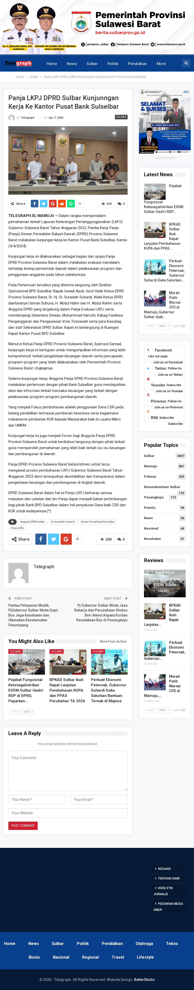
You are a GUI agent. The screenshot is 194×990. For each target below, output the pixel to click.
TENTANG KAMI (169, 878)
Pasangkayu (154, 497)
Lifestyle (145, 957)
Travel (118, 957)
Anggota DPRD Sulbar (32, 521)
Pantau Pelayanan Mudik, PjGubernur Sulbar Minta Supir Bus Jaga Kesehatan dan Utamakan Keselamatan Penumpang (33, 615)
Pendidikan (137, 63)
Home (52, 63)
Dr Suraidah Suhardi (63, 521)
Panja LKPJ (17, 528)
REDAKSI (164, 869)
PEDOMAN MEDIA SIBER (168, 907)
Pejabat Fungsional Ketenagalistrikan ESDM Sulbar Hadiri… (165, 578)
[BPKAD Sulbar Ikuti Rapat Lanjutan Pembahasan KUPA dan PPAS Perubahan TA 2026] (68, 662)
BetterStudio (144, 980)
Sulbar (92, 63)
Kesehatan (152, 539)
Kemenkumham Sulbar (162, 487)
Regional (90, 957)
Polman (150, 476)
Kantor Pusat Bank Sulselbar (98, 521)
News (72, 63)
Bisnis (34, 957)
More (161, 63)
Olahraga (144, 943)
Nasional (151, 528)
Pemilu (149, 508)
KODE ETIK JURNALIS (163, 891)
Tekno (172, 943)
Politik (113, 63)
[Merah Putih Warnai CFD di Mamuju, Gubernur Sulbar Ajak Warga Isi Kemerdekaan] (155, 299)
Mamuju (150, 466)
